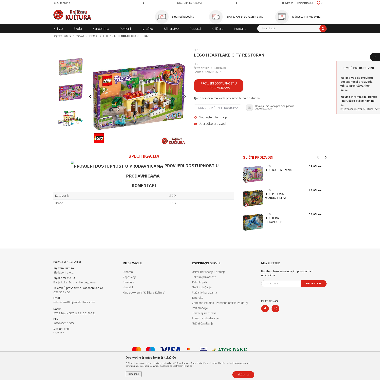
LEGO (105, 36)
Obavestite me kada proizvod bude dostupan (228, 98)
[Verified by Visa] (203, 350)
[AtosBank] (229, 350)
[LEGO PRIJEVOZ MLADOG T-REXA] (253, 198)
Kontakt (128, 287)
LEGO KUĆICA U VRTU (278, 170)
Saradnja (128, 282)
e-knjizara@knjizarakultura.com (74, 302)
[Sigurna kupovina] (163, 17)
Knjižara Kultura (62, 36)
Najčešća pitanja (202, 323)
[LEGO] (99, 138)
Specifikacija (143, 156)
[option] (190, 3)
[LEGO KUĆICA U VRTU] (253, 174)
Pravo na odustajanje (205, 318)
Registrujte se (305, 3)
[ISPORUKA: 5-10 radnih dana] (217, 17)
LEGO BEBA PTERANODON (273, 220)
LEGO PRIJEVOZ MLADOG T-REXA (275, 196)
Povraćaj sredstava (204, 313)
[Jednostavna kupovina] (283, 17)
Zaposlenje (130, 277)
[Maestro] (150, 350)
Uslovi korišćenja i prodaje (208, 272)
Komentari (144, 185)
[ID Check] (190, 350)
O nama (128, 272)
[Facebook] (265, 308)
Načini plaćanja (202, 287)
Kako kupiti (199, 282)
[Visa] (170, 350)
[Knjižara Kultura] (72, 15)
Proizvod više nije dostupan (217, 108)
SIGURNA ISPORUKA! (189, 3)
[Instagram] (275, 308)
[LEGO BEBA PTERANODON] (253, 222)
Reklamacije (200, 308)
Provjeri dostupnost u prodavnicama (219, 86)
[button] (292, 28)
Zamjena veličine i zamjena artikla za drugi (220, 303)
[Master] (136, 350)
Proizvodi (80, 36)
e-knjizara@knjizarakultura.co (359, 107)
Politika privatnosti (204, 277)
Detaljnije (133, 374)
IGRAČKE (93, 36)
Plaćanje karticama (204, 292)
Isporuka (197, 297)
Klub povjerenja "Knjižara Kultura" (144, 292)
